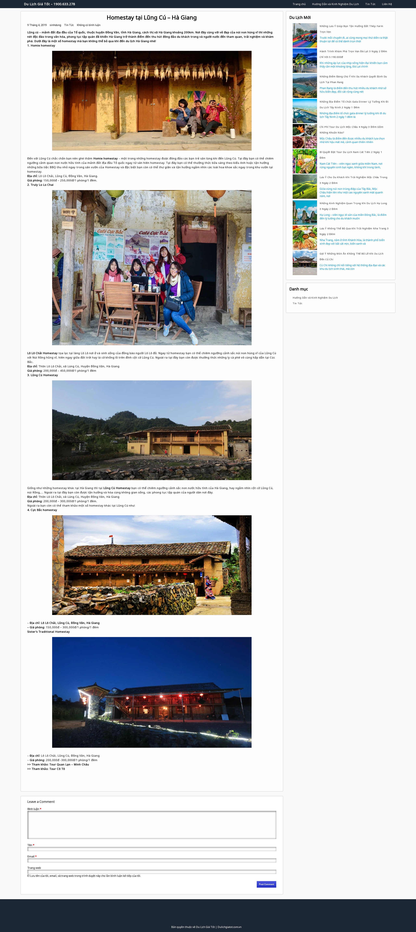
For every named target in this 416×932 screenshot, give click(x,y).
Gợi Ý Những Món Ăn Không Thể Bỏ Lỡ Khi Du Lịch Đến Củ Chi (352, 256)
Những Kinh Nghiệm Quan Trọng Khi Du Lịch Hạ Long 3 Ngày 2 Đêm (353, 206)
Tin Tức (370, 4)
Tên (30, 845)
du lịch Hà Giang (137, 41)
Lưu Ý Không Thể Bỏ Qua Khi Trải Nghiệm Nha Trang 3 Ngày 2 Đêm (354, 231)
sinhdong (55, 25)
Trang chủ (299, 4)
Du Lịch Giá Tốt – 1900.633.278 (49, 4)
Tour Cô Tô (57, 769)
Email (32, 856)
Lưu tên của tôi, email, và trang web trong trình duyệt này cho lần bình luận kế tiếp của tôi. (85, 876)
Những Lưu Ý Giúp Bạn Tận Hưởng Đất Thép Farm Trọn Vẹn (351, 28)
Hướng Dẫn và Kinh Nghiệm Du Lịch (335, 4)
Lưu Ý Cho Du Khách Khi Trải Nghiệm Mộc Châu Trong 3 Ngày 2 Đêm (353, 180)
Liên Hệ (387, 4)
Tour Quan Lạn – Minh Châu (69, 764)
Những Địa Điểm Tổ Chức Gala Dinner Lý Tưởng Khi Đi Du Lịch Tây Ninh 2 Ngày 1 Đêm (354, 104)
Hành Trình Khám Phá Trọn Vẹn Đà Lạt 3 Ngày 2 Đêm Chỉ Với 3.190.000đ (353, 54)
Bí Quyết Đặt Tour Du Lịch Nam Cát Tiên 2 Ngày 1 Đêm (351, 154)
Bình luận (34, 809)
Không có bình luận (88, 25)
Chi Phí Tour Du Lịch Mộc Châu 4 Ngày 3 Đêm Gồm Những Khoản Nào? (351, 129)
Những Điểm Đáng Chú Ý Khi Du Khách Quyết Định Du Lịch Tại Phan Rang (353, 79)
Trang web (34, 868)
